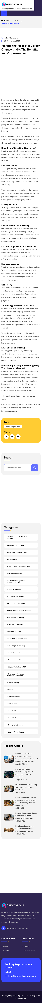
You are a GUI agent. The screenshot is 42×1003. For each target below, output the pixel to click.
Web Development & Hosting (19, 610)
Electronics (12, 559)
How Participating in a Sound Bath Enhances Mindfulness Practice (24, 828)
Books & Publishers (15, 653)
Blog (17, 21)
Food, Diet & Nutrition (16, 603)
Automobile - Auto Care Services (17, 537)
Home (6, 21)
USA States (12, 704)
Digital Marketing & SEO (17, 667)
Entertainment (14, 697)
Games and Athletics (16, 660)
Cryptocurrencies (15, 574)
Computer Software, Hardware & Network (15, 675)
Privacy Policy (29, 951)
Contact (27, 946)
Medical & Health (14, 589)
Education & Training (16, 618)
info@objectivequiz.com (18, 928)
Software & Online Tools (17, 552)
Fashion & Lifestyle (15, 625)
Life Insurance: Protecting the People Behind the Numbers (26, 787)
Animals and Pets (14, 632)
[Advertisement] (21, 77)
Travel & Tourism (14, 718)
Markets (11, 690)
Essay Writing (13, 683)
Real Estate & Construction (19, 567)
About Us (6, 951)
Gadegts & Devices (15, 725)
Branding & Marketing (16, 646)
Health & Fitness (14, 711)
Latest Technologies (16, 732)
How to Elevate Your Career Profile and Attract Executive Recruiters (26, 815)
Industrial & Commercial (17, 639)
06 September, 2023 (12, 41)
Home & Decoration (16, 545)
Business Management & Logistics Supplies (17, 581)
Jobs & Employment (12, 38)
